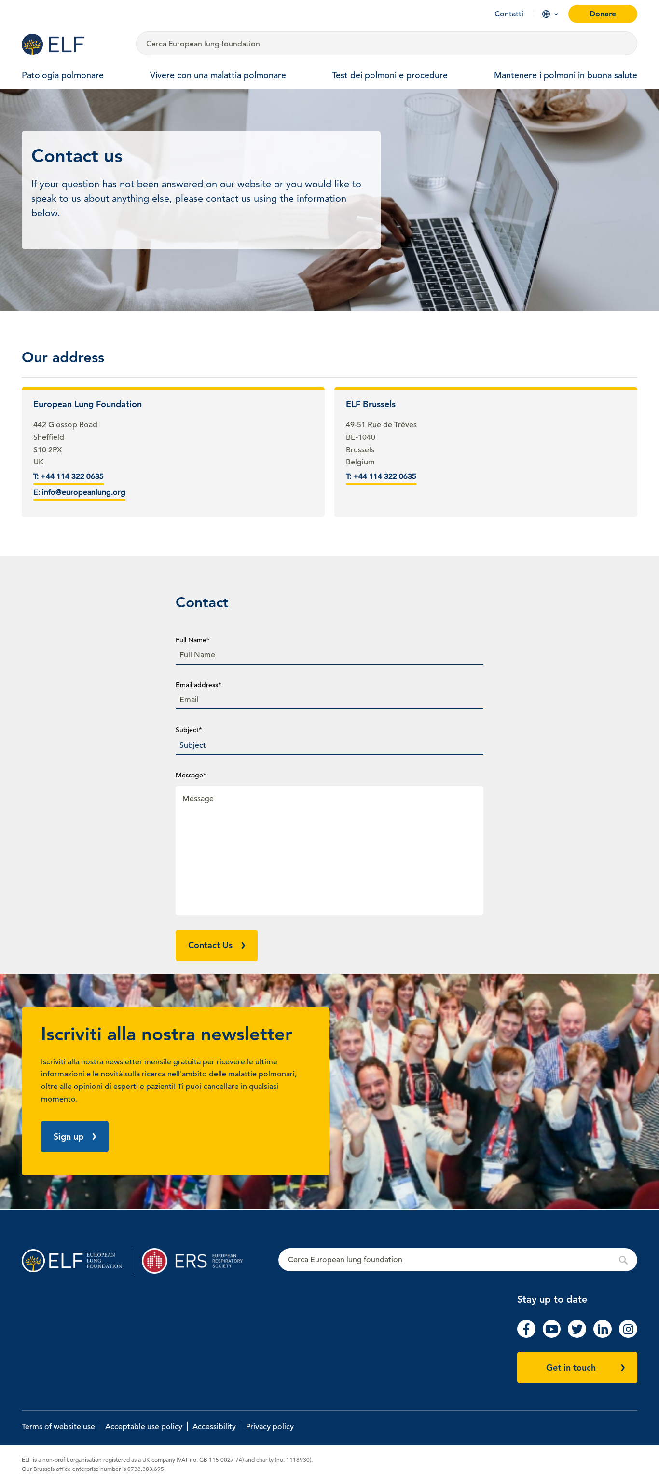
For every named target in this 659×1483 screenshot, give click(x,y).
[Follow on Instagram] (628, 1335)
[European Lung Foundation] (73, 44)
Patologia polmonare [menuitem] (63, 75)
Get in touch (571, 1367)
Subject (189, 729)
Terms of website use (58, 1426)
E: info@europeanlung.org (79, 492)
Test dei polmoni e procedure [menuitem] (390, 75)
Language (546, 14)
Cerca (457, 1260)
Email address (198, 684)
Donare (603, 13)
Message (191, 775)
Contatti (508, 14)
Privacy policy (270, 1426)
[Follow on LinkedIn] (602, 1335)
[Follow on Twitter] (577, 1335)
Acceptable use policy (143, 1426)
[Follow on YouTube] (552, 1335)
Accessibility (214, 1426)
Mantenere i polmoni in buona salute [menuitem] (565, 75)
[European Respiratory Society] (197, 1261)
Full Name (193, 640)
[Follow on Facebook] (526, 1335)
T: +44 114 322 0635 (68, 476)
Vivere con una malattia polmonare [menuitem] (218, 75)
